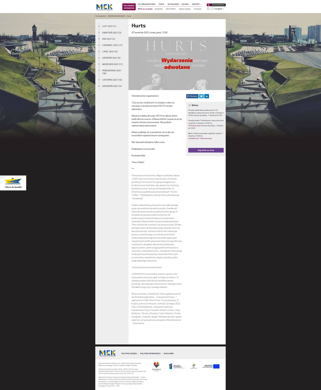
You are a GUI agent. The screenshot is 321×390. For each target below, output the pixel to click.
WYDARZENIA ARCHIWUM (116, 16)
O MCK (161, 4)
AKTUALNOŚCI (173, 4)
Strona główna (100, 16)
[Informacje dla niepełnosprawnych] (209, 5)
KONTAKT (196, 4)
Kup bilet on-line (206, 150)
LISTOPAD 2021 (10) (112, 79)
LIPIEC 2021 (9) (109, 51)
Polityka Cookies (129, 353)
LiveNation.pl (193, 138)
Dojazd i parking (184, 9)
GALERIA (185, 4)
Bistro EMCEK (171, 9)
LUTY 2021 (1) (109, 26)
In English (218, 9)
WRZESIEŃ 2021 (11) (112, 64)
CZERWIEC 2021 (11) (112, 45)
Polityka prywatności (150, 353)
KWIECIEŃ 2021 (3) (111, 32)
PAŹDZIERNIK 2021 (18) (111, 72)
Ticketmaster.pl (194, 125)
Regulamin (169, 353)
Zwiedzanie (159, 9)
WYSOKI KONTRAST (218, 5)
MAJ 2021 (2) (108, 38)
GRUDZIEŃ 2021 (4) (112, 86)
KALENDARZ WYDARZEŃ (129, 6)
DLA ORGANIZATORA (146, 4)
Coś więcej (197, 9)
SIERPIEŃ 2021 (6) (111, 57)
